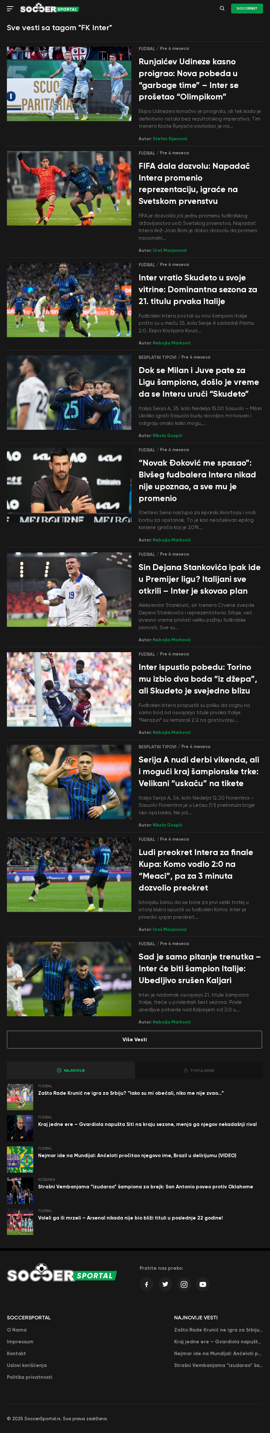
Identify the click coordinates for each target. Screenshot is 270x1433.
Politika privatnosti (29, 1377)
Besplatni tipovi (157, 357)
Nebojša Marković (172, 343)
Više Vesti (134, 1039)
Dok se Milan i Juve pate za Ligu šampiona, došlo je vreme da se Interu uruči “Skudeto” (199, 382)
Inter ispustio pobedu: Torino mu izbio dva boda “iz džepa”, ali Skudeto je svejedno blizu (198, 679)
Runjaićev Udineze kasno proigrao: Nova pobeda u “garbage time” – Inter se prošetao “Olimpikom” (189, 79)
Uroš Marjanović (170, 250)
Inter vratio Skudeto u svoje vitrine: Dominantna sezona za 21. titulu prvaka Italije (198, 289)
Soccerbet (247, 9)
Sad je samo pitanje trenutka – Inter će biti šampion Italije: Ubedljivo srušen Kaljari (200, 968)
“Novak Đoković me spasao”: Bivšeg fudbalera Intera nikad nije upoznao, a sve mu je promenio (197, 480)
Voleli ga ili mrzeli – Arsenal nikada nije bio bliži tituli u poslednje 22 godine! (130, 1218)
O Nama (17, 1330)
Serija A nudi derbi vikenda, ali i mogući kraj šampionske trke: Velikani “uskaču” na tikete (199, 771)
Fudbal (147, 48)
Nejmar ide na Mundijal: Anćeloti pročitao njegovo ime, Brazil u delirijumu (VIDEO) (137, 1155)
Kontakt (16, 1353)
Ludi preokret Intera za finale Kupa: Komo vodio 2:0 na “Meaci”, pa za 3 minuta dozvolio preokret (196, 870)
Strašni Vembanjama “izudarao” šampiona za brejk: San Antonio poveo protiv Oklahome (145, 1187)
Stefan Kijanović (170, 138)
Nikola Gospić (167, 435)
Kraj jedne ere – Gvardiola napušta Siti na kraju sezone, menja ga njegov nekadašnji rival (147, 1124)
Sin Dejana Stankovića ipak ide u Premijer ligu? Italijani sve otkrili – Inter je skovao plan (200, 579)
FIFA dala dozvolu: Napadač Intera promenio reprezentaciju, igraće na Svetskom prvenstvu (194, 183)
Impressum (20, 1342)
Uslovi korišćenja (27, 1365)
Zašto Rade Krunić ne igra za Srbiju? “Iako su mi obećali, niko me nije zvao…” (131, 1093)
